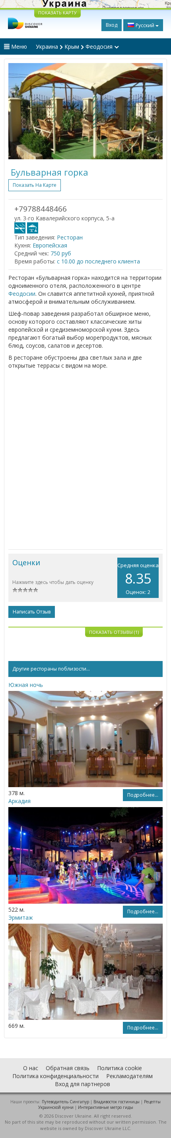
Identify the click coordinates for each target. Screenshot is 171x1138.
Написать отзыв (32, 611)
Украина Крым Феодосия (75, 46)
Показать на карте (34, 185)
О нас (30, 1068)
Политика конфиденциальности (55, 1076)
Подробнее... (142, 795)
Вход (111, 25)
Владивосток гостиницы (116, 1101)
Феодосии (21, 293)
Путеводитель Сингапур (65, 1101)
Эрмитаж (20, 917)
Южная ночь (25, 685)
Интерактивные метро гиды (105, 1107)
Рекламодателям (129, 1076)
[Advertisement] (85, 459)
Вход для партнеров (82, 1084)
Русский (144, 25)
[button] (19, 111)
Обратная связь (67, 1068)
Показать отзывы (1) (114, 632)
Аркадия (19, 801)
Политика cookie (119, 1068)
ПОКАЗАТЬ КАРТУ (57, 13)
